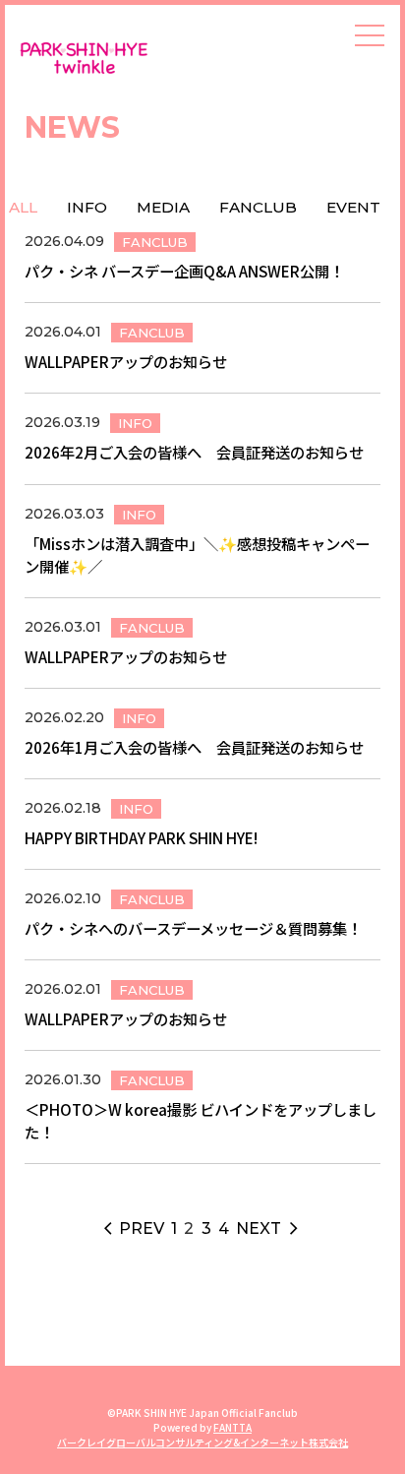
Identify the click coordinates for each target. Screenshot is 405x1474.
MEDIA (163, 207)
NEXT (268, 1228)
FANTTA (232, 1427)
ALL (23, 207)
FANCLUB (258, 207)
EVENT (353, 207)
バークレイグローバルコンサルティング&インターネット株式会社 (202, 1442)
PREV (134, 1228)
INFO (87, 207)
